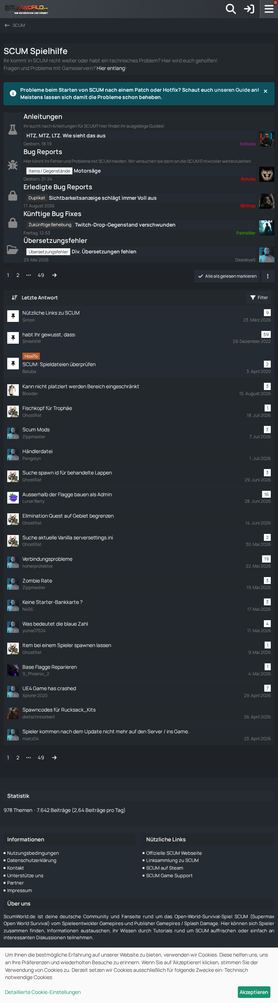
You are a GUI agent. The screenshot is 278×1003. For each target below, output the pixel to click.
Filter (263, 297)
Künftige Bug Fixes (52, 213)
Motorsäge (87, 170)
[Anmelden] (249, 9)
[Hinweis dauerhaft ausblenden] (266, 90)
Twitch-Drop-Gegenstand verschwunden (125, 224)
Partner (15, 882)
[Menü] (269, 9)
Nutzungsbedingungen (33, 853)
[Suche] (231, 9)
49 (41, 275)
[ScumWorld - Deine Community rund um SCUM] (29, 9)
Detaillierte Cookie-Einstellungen (43, 992)
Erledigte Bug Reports (58, 186)
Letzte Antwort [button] (40, 297)
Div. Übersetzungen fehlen (104, 251)
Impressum (19, 890)
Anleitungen (43, 116)
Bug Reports (43, 151)
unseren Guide (232, 89)
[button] (267, 276)
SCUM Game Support (169, 875)
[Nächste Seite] (54, 275)
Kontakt (15, 868)
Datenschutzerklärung (31, 860)
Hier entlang (111, 68)
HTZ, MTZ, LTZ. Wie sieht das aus (66, 135)
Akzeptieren (254, 992)
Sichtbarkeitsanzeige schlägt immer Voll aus (103, 197)
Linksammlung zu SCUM (172, 860)
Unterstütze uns (25, 875)
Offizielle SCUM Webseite (174, 853)
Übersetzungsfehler (55, 240)
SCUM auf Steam (164, 868)
